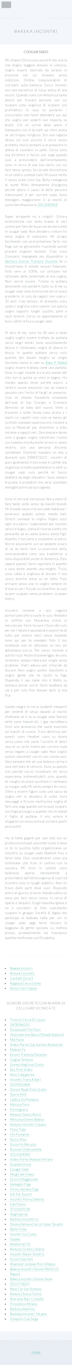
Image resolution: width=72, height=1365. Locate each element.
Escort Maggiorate (24, 1179)
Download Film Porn (25, 1030)
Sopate (15, 1239)
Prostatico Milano (23, 1304)
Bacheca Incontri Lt (24, 1219)
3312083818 (48, 205)
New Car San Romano (26, 1289)
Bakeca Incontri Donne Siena (31, 1279)
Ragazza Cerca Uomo (25, 983)
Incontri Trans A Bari (25, 1080)
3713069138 (20, 1209)
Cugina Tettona (21, 1060)
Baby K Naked (56, 363)
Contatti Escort (21, 978)
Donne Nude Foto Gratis (28, 1089)
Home (36, 1352)
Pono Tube (18, 1129)
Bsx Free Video (21, 1070)
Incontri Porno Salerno (27, 1199)
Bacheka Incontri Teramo (28, 1314)
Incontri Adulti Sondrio (27, 1254)
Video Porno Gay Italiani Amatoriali (36, 1045)
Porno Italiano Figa (24, 1189)
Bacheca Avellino (22, 1309)
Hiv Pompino (20, 1134)
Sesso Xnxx (18, 1139)
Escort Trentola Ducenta (28, 1055)
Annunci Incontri (22, 973)
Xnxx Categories (22, 1075)
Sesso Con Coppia (23, 988)
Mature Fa (17, 1050)
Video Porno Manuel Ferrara (31, 1159)
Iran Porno (18, 1204)
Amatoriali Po (20, 1244)
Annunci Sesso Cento (25, 1294)
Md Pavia (17, 1040)
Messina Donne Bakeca (27, 1119)
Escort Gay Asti (21, 1259)
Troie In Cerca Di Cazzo (28, 1020)
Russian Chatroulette (26, 1149)
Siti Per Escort (21, 1194)
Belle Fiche (18, 1229)
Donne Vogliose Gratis (27, 1065)
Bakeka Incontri (21, 968)
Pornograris (19, 1109)
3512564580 (20, 1154)
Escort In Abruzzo (23, 1144)
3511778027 (20, 1284)
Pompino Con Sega (24, 1319)
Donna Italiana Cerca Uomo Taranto (36, 1224)
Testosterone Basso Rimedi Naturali (37, 1035)
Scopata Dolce (20, 1164)
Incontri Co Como (23, 1234)
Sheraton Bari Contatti (27, 1299)
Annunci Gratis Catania (27, 1249)
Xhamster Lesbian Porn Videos (32, 1264)
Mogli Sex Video (22, 1174)
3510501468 (20, 1084)
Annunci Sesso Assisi (25, 1114)
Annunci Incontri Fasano (28, 1124)
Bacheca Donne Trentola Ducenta (31, 261)
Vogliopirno (19, 1214)
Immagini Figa (20, 1184)
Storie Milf (18, 1094)
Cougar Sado (19, 1169)
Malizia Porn (19, 1104)
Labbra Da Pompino (24, 1099)
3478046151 (20, 1025)
